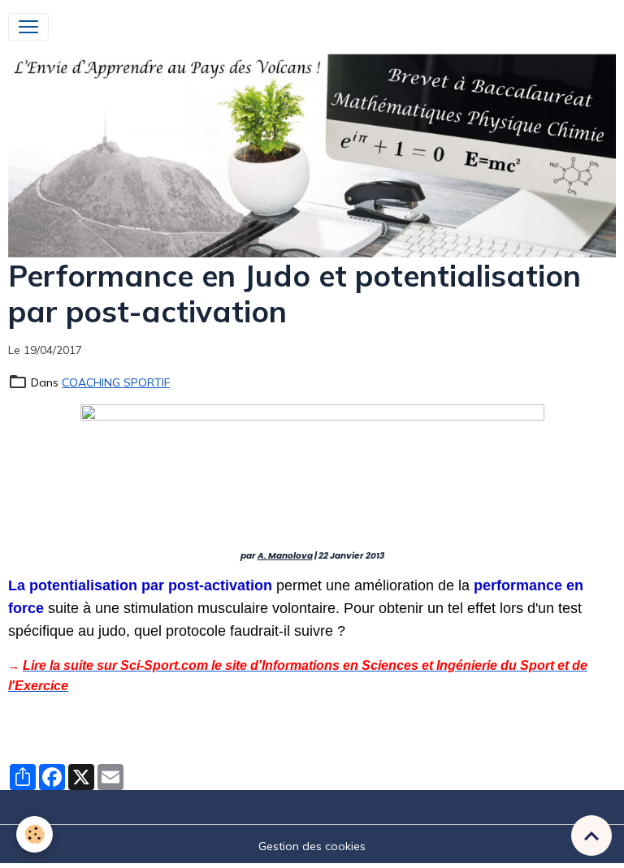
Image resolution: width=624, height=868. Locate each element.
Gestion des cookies (312, 846)
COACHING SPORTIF (116, 382)
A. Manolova (285, 556)
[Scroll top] (591, 835)
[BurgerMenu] (28, 27)
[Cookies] (34, 834)
